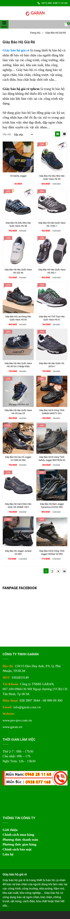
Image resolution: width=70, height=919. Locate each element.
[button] (66, 25)
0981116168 (60, 3)
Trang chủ (36, 32)
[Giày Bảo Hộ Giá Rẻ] (35, 13)
